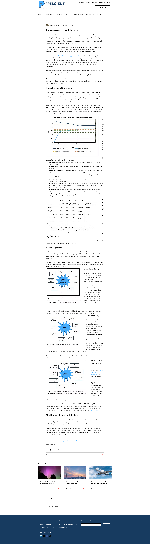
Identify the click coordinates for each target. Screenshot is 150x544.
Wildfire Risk (60, 14)
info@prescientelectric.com (68, 525)
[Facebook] (47, 536)
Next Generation (50, 444)
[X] (44, 536)
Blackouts (68, 14)
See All (110, 463)
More (98, 14)
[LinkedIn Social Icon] (41, 536)
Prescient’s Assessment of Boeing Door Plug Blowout (99, 483)
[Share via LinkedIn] (54, 450)
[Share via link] (58, 450)
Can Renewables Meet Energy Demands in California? (73, 483)
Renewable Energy (78, 14)
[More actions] (103, 25)
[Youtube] (50, 536)
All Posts (40, 14)
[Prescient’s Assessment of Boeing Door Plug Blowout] (100, 472)
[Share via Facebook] (47, 450)
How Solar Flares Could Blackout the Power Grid (48, 483)
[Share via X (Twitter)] (50, 450)
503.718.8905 (63, 527)
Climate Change (50, 14)
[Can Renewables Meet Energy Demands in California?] (75, 472)
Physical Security (90, 14)
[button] (94, 2)
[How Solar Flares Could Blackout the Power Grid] (49, 472)
